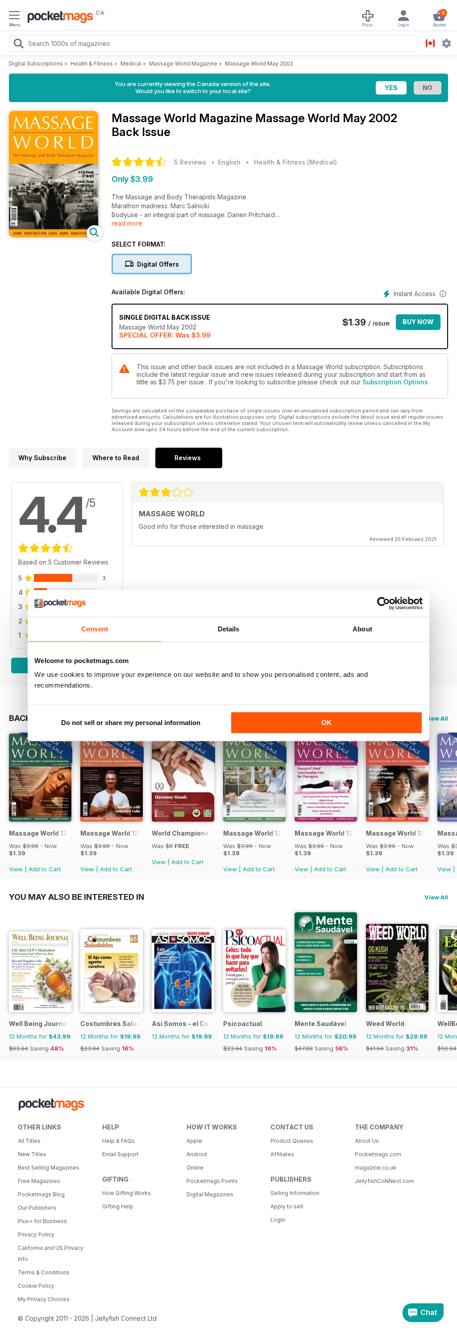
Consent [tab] (94, 629)
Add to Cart (45, 869)
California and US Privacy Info (50, 1253)
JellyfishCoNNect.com (384, 1181)
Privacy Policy (36, 1234)
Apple (194, 1140)
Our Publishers (37, 1207)
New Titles (32, 1154)
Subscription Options (395, 382)
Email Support (120, 1154)
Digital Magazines (210, 1194)
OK (326, 722)
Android (197, 1154)
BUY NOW (418, 322)
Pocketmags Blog (41, 1194)
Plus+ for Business (42, 1221)
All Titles (29, 1140)
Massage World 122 (395, 833)
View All (436, 718)
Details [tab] (229, 629)
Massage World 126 (38, 833)
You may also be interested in (76, 896)
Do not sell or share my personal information (130, 722)
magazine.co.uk (375, 1167)
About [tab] (362, 629)
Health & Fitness (92, 63)
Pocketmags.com (378, 1154)
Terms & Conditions (44, 1272)
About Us (367, 1140)
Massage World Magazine (183, 63)
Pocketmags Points (212, 1181)
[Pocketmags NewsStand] (58, 18)
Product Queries (291, 1140)
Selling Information (295, 1193)
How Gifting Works (126, 1193)
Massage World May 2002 (259, 63)
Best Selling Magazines (48, 1167)
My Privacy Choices (44, 1299)
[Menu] (14, 16)
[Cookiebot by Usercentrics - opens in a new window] (384, 603)
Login (277, 1219)
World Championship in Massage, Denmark (181, 833)
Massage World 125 (110, 833)
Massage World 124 (253, 833)
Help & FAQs (118, 1140)
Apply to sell (286, 1206)
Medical (130, 63)
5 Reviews (190, 162)
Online (195, 1167)
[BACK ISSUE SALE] (40, 819)
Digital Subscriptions (36, 63)
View (16, 869)
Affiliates (282, 1154)
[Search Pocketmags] (18, 44)
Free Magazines (39, 1181)
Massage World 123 (324, 833)
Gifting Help (117, 1206)
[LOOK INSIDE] (53, 235)
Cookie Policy (36, 1285)
